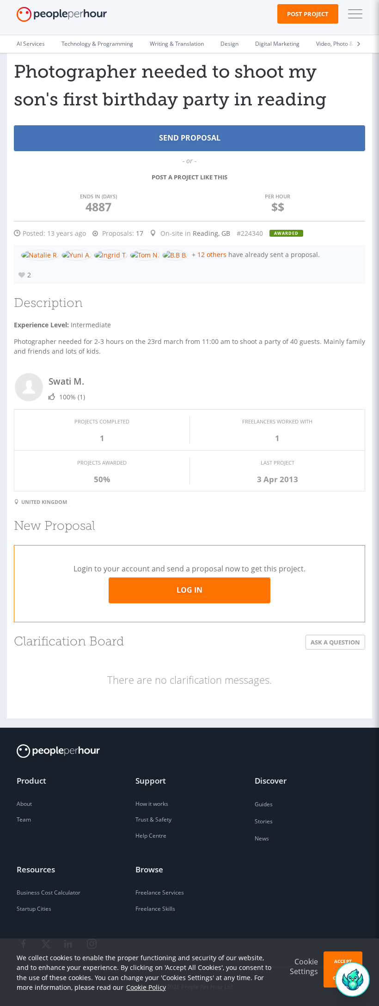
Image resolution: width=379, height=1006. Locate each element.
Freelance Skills (155, 909)
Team (24, 819)
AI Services (31, 44)
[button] (353, 14)
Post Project (308, 14)
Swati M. (66, 381)
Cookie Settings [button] (304, 966)
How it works (151, 804)
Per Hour (277, 196)
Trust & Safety (153, 819)
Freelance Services (159, 892)
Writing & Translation (177, 44)
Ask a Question (335, 642)
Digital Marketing (277, 44)
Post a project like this (189, 177)
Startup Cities (34, 909)
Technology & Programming (97, 44)
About (24, 804)
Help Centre (150, 836)
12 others (211, 254)
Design (229, 44)
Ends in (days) (98, 196)
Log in (189, 590)
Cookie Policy (146, 987)
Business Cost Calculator (48, 892)
